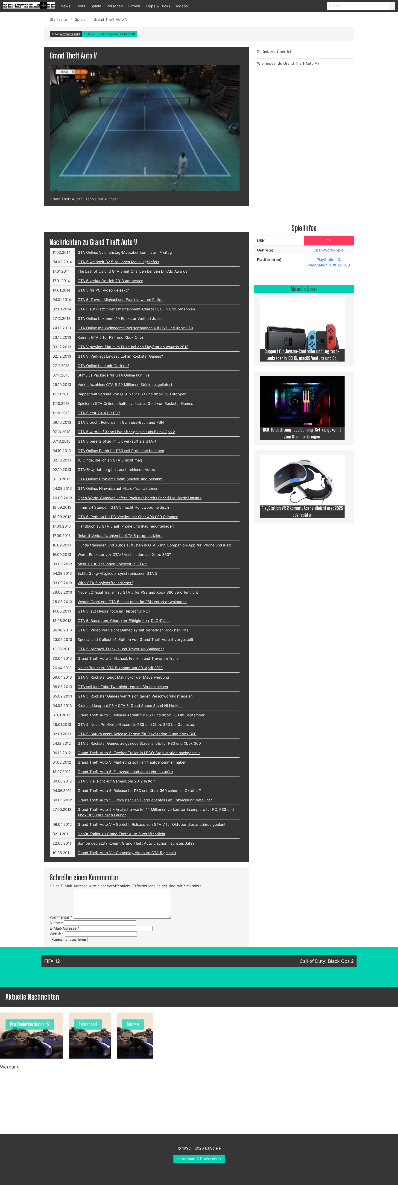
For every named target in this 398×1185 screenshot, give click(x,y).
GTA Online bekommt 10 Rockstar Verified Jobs (119, 318)
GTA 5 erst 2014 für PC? (99, 413)
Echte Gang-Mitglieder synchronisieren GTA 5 (117, 573)
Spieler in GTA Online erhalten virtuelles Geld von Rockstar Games (135, 403)
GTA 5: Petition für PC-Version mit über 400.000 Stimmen (128, 516)
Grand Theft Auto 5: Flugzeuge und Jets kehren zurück (125, 771)
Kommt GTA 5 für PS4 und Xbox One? (110, 337)
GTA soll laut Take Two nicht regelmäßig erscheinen (123, 686)
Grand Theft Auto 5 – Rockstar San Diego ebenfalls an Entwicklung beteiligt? (145, 800)
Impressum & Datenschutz (199, 1158)
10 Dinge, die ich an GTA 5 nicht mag (110, 460)
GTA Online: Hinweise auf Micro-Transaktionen (118, 488)
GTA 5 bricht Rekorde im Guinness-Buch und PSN (121, 422)
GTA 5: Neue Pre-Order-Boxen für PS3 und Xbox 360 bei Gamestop (137, 724)
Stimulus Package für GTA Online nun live (113, 375)
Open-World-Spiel (328, 250)
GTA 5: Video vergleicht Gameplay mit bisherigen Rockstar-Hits (133, 630)
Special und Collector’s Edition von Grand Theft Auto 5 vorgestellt (135, 639)
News (65, 6)
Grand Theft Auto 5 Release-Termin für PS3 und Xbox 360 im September (141, 715)
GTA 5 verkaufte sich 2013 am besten (110, 280)
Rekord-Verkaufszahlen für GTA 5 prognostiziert (120, 535)
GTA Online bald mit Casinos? (103, 365)
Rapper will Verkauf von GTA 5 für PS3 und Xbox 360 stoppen (132, 394)
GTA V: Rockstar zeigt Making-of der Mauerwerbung (123, 677)
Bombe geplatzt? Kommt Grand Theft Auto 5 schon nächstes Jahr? (136, 843)
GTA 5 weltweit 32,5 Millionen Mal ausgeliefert (118, 262)
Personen (115, 6)
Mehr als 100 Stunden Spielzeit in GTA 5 (112, 564)
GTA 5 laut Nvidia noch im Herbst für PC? (114, 611)
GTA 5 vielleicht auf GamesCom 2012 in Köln (116, 781)
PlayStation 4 (319, 265)
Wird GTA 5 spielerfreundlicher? (105, 583)
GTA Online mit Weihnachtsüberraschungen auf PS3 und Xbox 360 (135, 328)
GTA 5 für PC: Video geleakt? (103, 290)
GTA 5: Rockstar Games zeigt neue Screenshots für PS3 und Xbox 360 (139, 743)
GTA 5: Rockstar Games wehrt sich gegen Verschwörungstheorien (135, 696)
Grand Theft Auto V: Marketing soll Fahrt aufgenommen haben (132, 762)
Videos (182, 6)
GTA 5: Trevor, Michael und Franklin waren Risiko (120, 299)
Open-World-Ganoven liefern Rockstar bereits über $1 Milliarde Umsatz (140, 498)
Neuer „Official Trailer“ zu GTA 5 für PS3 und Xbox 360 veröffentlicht (138, 592)
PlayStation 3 (328, 259)
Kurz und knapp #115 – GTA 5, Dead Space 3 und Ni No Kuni (130, 705)
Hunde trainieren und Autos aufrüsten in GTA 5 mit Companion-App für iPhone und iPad (154, 545)
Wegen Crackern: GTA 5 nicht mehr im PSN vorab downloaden (132, 601)
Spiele (96, 6)
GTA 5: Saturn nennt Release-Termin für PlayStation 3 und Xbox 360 (137, 734)
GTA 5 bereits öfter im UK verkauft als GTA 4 (117, 441)
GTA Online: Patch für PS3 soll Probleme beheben (121, 450)
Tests (80, 6)
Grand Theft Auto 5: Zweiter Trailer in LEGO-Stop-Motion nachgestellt (139, 752)
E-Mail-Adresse (64, 928)
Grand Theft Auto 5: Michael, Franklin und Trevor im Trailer (129, 658)
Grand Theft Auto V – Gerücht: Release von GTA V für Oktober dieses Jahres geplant (151, 824)
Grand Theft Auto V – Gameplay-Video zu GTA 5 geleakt (127, 852)
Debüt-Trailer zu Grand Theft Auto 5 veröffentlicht (121, 834)
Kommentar (61, 917)
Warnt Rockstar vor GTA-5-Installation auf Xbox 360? (124, 554)
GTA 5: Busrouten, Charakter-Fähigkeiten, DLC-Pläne (124, 620)
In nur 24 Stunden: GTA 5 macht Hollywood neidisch (123, 507)
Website (57, 933)
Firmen (134, 6)
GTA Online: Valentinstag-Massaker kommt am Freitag (125, 252)
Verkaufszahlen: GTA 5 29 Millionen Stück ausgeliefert (125, 384)
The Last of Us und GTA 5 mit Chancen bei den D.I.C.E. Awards (132, 271)
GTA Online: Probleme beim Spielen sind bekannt (120, 479)
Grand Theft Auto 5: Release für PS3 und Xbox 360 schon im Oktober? (139, 790)
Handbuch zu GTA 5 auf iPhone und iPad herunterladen (126, 526)
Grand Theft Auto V (111, 19)
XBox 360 (341, 265)
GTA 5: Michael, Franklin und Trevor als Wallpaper (121, 649)
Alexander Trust (70, 34)
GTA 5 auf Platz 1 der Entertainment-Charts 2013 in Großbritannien (136, 309)
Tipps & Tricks (158, 6)
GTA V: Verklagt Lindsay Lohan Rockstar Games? (120, 356)
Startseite (58, 19)
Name (56, 922)
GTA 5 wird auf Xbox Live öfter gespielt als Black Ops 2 (126, 431)
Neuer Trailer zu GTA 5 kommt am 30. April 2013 (120, 667)
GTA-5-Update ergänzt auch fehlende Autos (116, 469)
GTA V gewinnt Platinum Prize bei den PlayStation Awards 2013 (133, 346)
